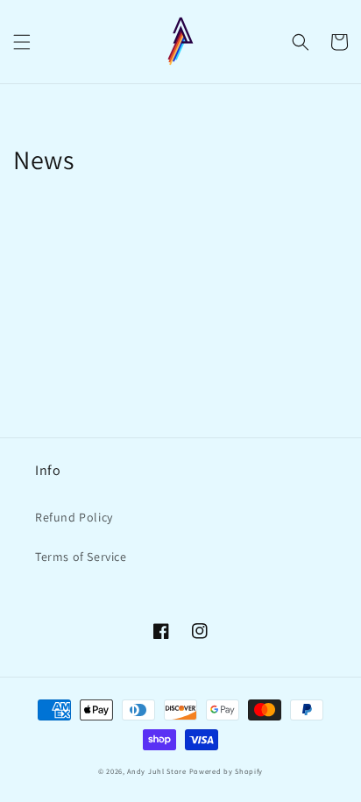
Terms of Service (81, 556)
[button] (22, 42)
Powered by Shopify (226, 771)
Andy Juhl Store (157, 771)
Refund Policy (74, 517)
